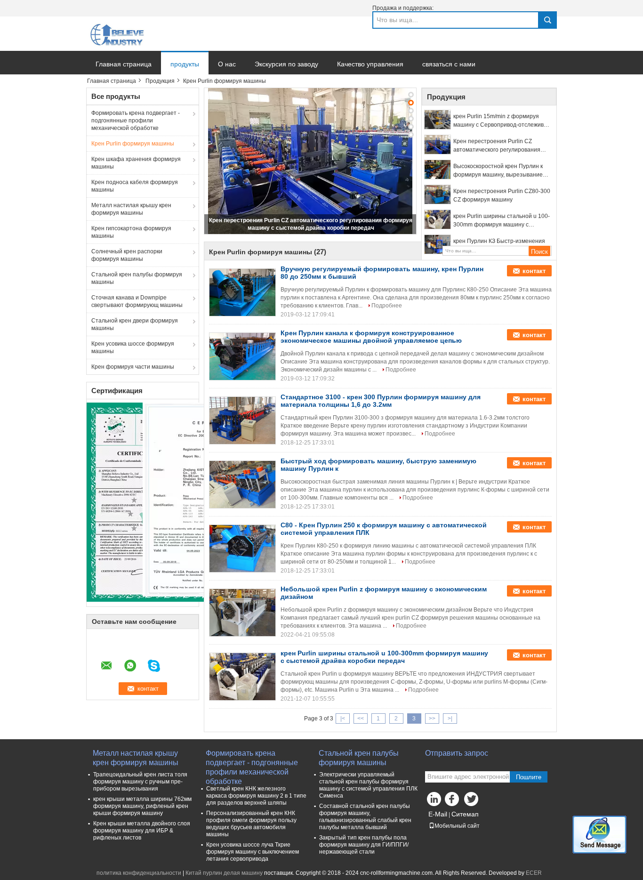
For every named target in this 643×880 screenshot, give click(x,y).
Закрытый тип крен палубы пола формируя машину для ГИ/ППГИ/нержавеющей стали (364, 844)
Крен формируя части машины (132, 366)
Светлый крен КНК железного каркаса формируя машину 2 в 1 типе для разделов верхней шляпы (256, 795)
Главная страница (124, 64)
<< (360, 718)
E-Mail (437, 814)
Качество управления (370, 64)
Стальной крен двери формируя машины (134, 324)
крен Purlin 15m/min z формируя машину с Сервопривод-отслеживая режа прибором (501, 121)
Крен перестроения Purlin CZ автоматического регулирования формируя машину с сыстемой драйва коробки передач (496, 146)
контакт (534, 270)
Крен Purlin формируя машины (132, 143)
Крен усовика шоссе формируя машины (132, 347)
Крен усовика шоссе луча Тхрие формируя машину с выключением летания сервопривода (252, 851)
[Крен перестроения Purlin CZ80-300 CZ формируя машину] (437, 194)
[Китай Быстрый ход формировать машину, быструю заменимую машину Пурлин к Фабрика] (242, 484)
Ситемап (465, 814)
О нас (227, 64)
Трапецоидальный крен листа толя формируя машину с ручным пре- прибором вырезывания (140, 781)
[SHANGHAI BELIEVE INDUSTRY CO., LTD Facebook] (453, 801)
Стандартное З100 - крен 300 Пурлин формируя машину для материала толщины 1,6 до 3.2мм (381, 400)
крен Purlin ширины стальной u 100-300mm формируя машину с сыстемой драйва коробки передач (501, 221)
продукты (184, 64)
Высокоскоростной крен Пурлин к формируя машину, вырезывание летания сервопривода (498, 171)
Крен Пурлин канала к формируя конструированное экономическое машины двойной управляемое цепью (371, 336)
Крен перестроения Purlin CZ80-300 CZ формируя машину (501, 195)
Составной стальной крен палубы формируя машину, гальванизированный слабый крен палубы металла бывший (365, 817)
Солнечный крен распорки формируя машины (126, 255)
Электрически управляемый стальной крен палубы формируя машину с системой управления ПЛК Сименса (368, 785)
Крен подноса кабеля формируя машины (134, 186)
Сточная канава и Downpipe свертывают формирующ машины (137, 301)
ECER (534, 873)
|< (342, 718)
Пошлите (528, 777)
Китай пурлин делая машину (224, 873)
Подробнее (386, 305)
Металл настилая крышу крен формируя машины (131, 209)
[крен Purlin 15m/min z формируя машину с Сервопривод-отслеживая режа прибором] (437, 119)
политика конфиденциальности (138, 873)
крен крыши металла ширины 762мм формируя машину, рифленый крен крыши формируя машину (142, 806)
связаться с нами (448, 64)
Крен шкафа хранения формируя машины (136, 163)
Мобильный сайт (457, 826)
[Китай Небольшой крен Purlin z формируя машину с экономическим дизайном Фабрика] (242, 613)
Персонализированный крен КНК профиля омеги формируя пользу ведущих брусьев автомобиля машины (251, 824)
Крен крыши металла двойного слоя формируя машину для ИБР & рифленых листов (141, 830)
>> (432, 718)
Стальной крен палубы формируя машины (136, 278)
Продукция (160, 81)
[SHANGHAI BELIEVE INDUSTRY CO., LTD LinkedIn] (434, 801)
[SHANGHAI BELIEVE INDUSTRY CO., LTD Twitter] (472, 801)
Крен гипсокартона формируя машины (131, 232)
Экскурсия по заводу (286, 64)
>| (450, 718)
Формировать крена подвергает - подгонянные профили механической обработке (135, 120)
